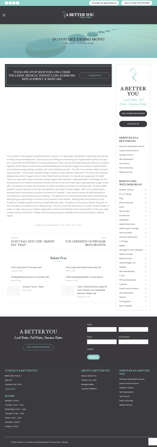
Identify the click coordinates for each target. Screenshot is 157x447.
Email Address (125, 337)
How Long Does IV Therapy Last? (26, 267)
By (65, 225)
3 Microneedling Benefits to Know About (84, 277)
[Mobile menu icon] (3, 15)
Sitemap (65, 442)
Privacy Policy (55, 442)
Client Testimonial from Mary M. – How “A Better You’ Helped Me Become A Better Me (93, 290)
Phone (90, 337)
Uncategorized (53, 225)
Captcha (90, 349)
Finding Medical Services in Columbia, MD (30, 277)
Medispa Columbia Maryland (38, 442)
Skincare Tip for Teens (33, 286)
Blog (45, 225)
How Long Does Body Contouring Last (83, 267)
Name (90, 324)
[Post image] (8, 267)
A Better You (21, 442)
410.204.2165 (10, 388)
